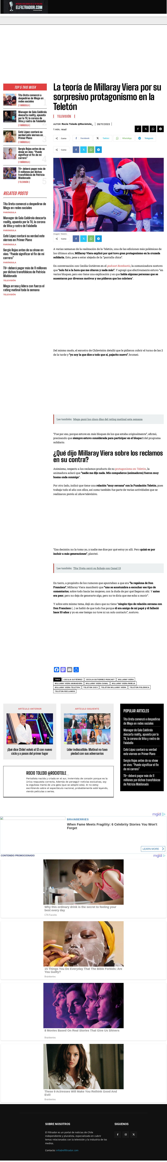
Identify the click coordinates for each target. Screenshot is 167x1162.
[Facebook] (138, 129)
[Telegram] (160, 129)
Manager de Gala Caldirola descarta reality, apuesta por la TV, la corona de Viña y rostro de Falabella (32, 116)
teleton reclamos (65, 691)
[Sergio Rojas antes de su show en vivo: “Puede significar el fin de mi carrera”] (9, 153)
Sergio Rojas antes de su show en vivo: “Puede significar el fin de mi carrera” (31, 153)
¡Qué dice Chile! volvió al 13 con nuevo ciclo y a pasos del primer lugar (29, 751)
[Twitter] (145, 129)
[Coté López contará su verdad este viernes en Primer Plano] (9, 136)
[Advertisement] (83, 49)
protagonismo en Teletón (130, 468)
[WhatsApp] (153, 129)
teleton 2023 (90, 687)
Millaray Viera (126, 679)
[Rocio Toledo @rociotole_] (15, 781)
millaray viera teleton (67, 687)
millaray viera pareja (123, 683)
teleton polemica (139, 687)
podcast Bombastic (118, 265)
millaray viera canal (97, 683)
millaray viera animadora (68, 683)
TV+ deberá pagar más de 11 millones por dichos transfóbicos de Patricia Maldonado (32, 173)
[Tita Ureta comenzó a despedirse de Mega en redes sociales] (9, 100)
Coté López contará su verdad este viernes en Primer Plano (30, 135)
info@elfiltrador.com (67, 1150)
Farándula (24, 105)
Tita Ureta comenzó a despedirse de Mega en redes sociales (31, 98)
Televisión (23, 182)
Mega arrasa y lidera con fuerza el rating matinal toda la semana (23, 288)
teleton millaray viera (113, 687)
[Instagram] (125, 1134)
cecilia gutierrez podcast (100, 679)
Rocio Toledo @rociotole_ (77, 124)
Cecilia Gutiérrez (73, 679)
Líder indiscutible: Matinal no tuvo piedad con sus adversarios (87, 751)
